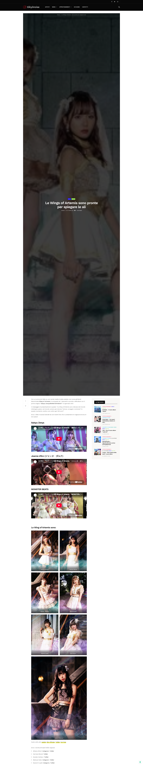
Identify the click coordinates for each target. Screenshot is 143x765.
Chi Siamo (77, 7)
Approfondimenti (64, 7)
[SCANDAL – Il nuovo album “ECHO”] (97, 409)
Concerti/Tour (106, 417)
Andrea (63, 210)
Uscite (104, 408)
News (53, 7)
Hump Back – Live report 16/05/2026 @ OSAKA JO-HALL (108, 421)
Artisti (47, 7)
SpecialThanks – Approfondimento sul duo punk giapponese (108, 443)
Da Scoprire (113, 438)
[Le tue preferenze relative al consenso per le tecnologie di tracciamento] (140, 762)
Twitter (57, 742)
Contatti (85, 7)
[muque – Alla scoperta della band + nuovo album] (97, 452)
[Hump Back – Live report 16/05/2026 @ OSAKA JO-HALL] (97, 419)
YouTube (63, 742)
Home (58, 14)
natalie (44, 742)
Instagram (45, 751)
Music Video (113, 427)
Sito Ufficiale (51, 742)
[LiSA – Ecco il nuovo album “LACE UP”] (97, 430)
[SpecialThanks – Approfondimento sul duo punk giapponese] (97, 439)
